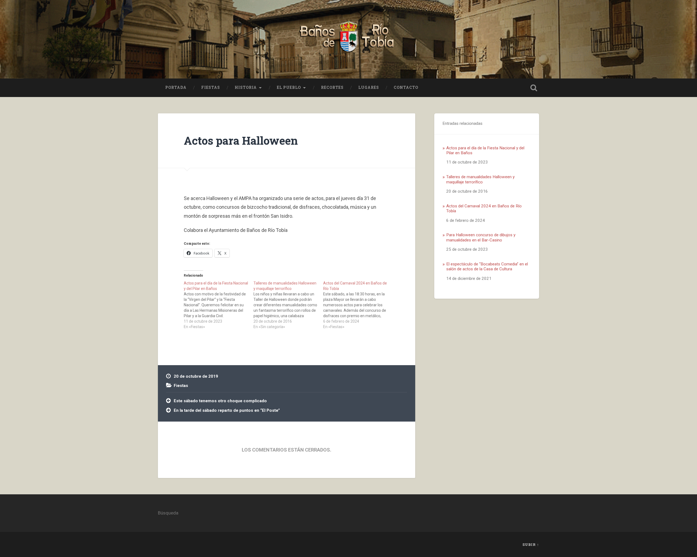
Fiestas (210, 87)
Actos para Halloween (241, 140)
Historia (246, 87)
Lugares (368, 87)
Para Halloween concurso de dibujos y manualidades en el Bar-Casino (480, 237)
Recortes (332, 87)
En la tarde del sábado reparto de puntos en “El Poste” (227, 410)
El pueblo (289, 87)
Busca (533, 87)
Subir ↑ (530, 544)
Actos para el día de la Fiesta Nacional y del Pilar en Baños (485, 150)
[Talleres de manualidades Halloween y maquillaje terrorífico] (288, 304)
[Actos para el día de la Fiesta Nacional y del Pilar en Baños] (218, 304)
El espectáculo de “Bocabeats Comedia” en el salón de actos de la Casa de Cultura (487, 266)
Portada (176, 87)
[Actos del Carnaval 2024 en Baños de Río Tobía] (358, 304)
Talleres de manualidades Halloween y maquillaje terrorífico (480, 179)
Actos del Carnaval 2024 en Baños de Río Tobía (484, 208)
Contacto (406, 87)
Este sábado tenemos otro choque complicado (220, 400)
